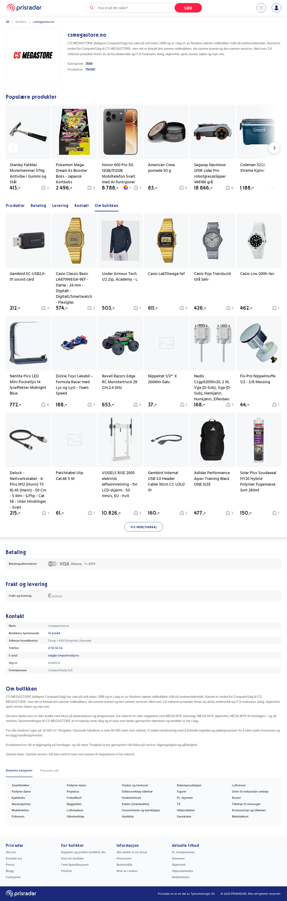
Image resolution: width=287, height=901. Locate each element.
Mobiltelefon (20, 810)
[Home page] (24, 8)
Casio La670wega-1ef (166, 274)
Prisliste (66, 871)
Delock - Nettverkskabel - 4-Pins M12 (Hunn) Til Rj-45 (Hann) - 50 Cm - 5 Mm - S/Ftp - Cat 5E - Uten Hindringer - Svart (28, 490)
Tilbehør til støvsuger (246, 804)
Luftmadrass (75, 810)
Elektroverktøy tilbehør (137, 791)
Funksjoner (13, 877)
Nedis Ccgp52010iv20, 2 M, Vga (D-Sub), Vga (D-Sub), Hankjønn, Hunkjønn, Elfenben (212, 387)
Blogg (10, 871)
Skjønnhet (179, 864)
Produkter (15, 206)
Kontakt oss (14, 858)
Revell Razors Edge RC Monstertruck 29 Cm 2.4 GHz (119, 382)
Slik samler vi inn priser (132, 852)
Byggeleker (74, 804)
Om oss (11, 852)
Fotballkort (74, 797)
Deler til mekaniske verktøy (250, 791)
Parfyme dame (21, 791)
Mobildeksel (240, 816)
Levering (60, 206)
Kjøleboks (18, 797)
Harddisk (128, 816)
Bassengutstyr (21, 804)
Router (236, 797)
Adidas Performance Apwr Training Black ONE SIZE (212, 478)
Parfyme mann (76, 785)
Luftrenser (239, 785)
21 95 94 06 (55, 648)
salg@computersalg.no (63, 655)
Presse (10, 864)
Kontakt (82, 206)
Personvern (124, 858)
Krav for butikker (72, 858)
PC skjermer (185, 797)
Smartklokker (20, 785)
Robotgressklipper (189, 785)
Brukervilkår (124, 864)
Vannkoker (184, 816)
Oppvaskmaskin (182, 871)
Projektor (73, 791)
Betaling (38, 206)
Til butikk (54, 633)
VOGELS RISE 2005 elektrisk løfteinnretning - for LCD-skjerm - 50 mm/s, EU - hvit (119, 484)
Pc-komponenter (183, 852)
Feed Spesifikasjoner (75, 864)
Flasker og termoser (135, 785)
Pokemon (18, 816)
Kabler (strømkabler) (135, 804)
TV (178, 804)
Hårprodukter (186, 810)
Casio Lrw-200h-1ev (257, 274)
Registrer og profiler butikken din (83, 852)
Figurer (181, 791)
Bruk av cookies (127, 871)
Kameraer (178, 858)
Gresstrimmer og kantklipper (141, 810)
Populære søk (49, 770)
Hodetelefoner (131, 797)
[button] (258, 262)
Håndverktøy (75, 816)
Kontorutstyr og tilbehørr (249, 810)
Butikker (21, 21)
